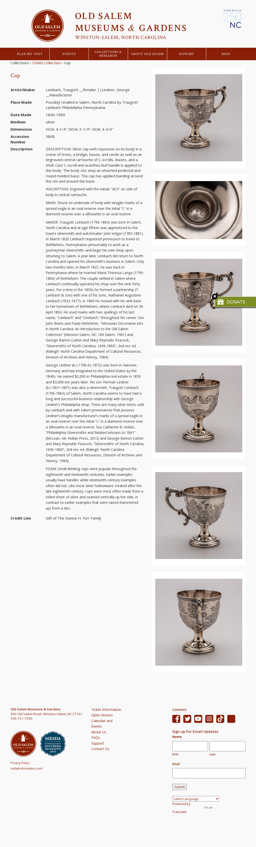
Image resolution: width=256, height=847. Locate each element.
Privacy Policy (20, 763)
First (175, 754)
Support (186, 54)
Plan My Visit (30, 54)
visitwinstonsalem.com (26, 768)
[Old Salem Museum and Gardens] (25, 743)
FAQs (95, 737)
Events (69, 54)
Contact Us (100, 748)
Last (213, 754)
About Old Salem (147, 54)
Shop (226, 54)
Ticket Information (106, 709)
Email (176, 764)
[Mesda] (55, 743)
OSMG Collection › (47, 62)
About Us (98, 732)
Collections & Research (108, 54)
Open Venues (102, 715)
